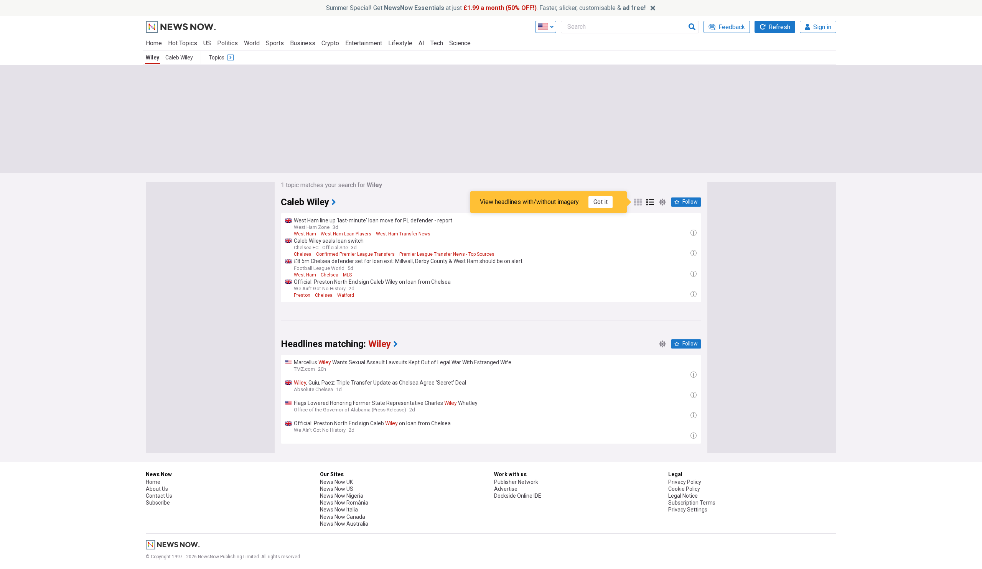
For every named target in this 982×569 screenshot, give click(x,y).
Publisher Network (516, 482)
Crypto (330, 43)
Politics (227, 43)
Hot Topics (182, 43)
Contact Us (159, 496)
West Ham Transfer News (403, 234)
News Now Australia (344, 524)
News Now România (344, 503)
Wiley (152, 57)
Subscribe (158, 503)
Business (302, 43)
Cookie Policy (684, 489)
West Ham (305, 234)
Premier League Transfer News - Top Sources (446, 254)
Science (460, 43)
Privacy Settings (687, 510)
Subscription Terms (691, 503)
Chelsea (302, 254)
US (207, 43)
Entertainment (363, 43)
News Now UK (336, 482)
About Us (157, 489)
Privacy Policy (684, 482)
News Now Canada (342, 517)
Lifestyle (400, 43)
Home (154, 43)
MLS (347, 275)
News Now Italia (339, 510)
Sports (275, 43)
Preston (302, 295)
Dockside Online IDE (517, 496)
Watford (345, 295)
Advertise (505, 489)
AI (421, 43)
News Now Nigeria (341, 496)
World (252, 43)
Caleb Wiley (179, 57)
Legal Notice (683, 496)
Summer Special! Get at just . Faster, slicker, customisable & (486, 8)
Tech (436, 43)
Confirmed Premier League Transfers (355, 254)
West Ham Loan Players (346, 234)
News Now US (336, 489)
